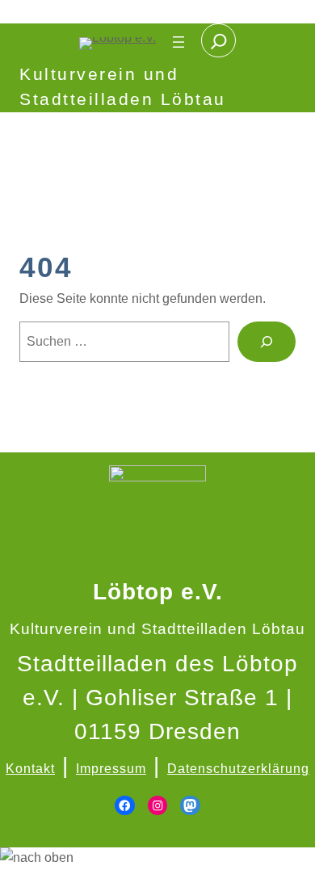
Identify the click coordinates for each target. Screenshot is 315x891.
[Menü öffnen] (178, 42)
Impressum (111, 768)
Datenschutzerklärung (238, 768)
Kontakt (30, 768)
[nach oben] (157, 857)
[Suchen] (266, 342)
